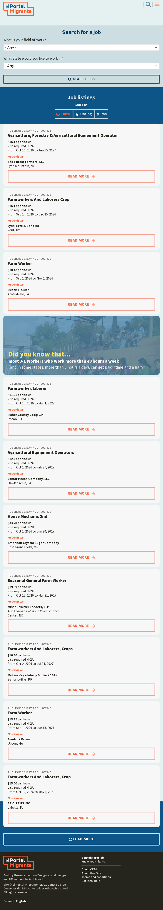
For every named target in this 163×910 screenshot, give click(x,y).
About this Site (91, 873)
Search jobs (83, 79)
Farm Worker (20, 263)
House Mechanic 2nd (27, 516)
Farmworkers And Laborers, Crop (39, 776)
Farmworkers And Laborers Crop (38, 199)
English (21, 901)
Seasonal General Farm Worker (37, 580)
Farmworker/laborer (27, 388)
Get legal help (91, 880)
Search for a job (93, 857)
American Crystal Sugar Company (33, 543)
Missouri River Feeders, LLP (28, 607)
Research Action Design (30, 875)
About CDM (89, 869)
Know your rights (93, 861)
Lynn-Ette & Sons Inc (23, 226)
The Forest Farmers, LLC (26, 161)
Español (8, 901)
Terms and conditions (96, 877)
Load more (83, 839)
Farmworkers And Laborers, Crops (40, 648)
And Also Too (37, 879)
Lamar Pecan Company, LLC (29, 479)
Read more (111, 176)
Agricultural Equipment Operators (41, 452)
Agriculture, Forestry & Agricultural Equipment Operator (63, 135)
